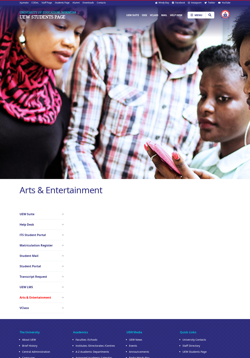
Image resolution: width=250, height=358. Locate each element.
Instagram (196, 2)
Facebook (180, 2)
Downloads (88, 2)
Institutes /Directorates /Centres (95, 345)
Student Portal (30, 266)
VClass (154, 15)
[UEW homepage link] (225, 15)
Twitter (211, 2)
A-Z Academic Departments (92, 351)
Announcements (139, 351)
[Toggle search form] (209, 15)
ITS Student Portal (33, 235)
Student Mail (29, 256)
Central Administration (36, 351)
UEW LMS (26, 287)
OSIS (144, 15)
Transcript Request (33, 277)
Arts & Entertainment (35, 297)
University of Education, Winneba (48, 12)
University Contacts (194, 339)
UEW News (135, 339)
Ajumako (24, 2)
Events (133, 345)
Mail (164, 15)
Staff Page (47, 2)
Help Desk (176, 15)
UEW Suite (132, 15)
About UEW (29, 339)
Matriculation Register (36, 245)
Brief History (29, 345)
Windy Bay (163, 2)
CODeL (35, 2)
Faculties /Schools (86, 339)
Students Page (62, 2)
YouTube (225, 2)
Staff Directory (191, 345)
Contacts (101, 2)
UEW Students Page (42, 17)
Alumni (76, 2)
